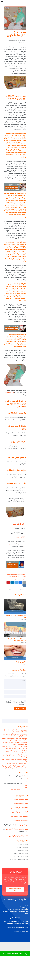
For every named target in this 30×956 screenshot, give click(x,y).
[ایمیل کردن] (24, 582)
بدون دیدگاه (22, 43)
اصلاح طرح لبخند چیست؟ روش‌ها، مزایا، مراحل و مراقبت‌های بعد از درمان (14, 743)
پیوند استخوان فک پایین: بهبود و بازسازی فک (15, 616)
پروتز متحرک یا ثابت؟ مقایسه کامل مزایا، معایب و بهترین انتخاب (14, 756)
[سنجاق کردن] (8, 582)
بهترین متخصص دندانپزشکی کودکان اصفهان (16, 829)
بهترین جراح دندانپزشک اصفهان (17, 574)
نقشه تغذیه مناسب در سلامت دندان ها (17, 763)
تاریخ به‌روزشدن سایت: (22, 859)
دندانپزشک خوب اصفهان (20, 579)
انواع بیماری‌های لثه (21, 662)
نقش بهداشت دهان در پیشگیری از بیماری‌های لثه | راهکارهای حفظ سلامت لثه (15, 735)
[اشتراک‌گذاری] (20, 582)
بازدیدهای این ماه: (23, 853)
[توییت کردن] (16, 582)
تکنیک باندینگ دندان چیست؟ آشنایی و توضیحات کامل (16, 752)
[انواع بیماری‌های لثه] (15, 652)
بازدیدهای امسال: (23, 856)
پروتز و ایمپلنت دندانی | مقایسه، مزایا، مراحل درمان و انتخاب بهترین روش (15, 731)
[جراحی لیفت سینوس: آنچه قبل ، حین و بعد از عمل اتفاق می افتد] (15, 629)
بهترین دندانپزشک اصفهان (21, 799)
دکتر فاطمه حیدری (9, 393)
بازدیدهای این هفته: (22, 850)
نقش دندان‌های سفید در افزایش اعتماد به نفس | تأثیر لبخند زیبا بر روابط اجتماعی (14, 739)
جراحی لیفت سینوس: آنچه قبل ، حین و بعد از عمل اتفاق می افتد (16, 640)
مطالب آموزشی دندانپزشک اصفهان (16, 40)
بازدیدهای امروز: (24, 844)
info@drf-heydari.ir (16, 790)
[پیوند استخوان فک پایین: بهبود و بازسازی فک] (15, 606)
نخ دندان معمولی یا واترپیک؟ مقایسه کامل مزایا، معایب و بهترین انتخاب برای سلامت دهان (14, 767)
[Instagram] (7, 2)
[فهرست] (2, 2)
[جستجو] (12, 2)
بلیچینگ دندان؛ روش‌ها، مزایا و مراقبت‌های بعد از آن (14, 760)
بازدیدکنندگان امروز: (23, 847)
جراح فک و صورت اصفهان (21, 825)
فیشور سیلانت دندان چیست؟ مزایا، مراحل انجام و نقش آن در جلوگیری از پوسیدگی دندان (14, 747)
